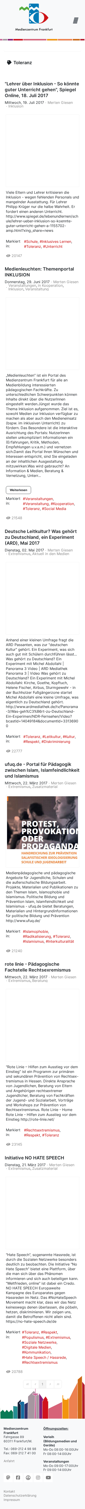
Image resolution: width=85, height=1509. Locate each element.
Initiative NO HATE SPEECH (34, 1158)
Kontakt (9, 1491)
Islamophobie (36, 931)
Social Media (55, 508)
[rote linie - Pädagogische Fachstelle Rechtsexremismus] (42, 1025)
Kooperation (63, 503)
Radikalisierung (38, 936)
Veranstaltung (37, 289)
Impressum (12, 1500)
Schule (32, 241)
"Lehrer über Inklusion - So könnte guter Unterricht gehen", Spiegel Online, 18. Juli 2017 (42, 89)
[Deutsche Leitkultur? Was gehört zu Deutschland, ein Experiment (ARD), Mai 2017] (42, 598)
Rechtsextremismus (43, 1130)
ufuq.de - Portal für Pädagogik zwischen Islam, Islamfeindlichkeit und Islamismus (42, 770)
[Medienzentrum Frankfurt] (34, 17)
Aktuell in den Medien (50, 553)
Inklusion (15, 106)
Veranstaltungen (22, 285)
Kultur (70, 736)
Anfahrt (9, 1461)
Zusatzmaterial (45, 786)
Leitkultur (53, 736)
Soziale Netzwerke (40, 1342)
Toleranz (33, 246)
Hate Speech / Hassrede (45, 1357)
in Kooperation (50, 285)
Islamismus (34, 941)
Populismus (34, 1337)
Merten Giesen (60, 102)
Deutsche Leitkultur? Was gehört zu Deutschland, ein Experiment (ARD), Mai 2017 (41, 537)
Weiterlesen (18, 490)
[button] (75, 20)
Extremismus (19, 553)
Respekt (32, 741)
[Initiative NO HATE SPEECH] (42, 1213)
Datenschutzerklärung (20, 1495)
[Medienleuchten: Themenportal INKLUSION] (42, 334)
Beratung (40, 980)
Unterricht (54, 246)
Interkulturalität (61, 941)
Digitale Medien (37, 1347)
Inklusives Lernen (56, 241)
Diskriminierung (57, 741)
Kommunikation (37, 1352)
